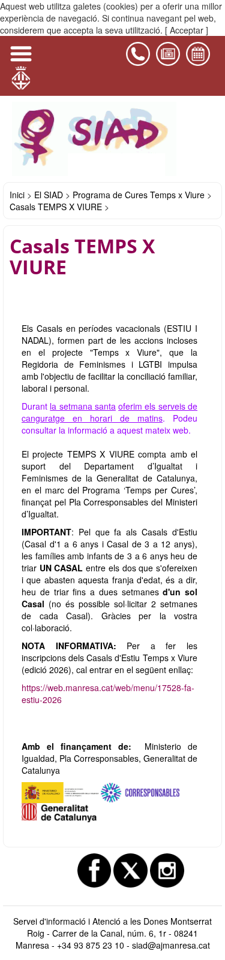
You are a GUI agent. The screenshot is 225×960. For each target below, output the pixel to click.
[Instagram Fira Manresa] (167, 870)
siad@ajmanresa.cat (171, 945)
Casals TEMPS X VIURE (56, 207)
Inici (17, 195)
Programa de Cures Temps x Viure (139, 195)
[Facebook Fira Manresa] (94, 870)
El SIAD (48, 195)
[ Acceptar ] (186, 30)
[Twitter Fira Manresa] (130, 870)
